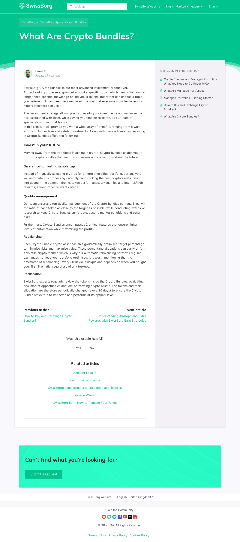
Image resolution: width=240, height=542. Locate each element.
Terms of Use (97, 535)
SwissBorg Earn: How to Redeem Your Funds (85, 402)
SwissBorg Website (147, 6)
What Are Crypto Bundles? (181, 116)
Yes (78, 348)
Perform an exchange (85, 380)
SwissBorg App (50, 22)
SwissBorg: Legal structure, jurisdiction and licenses (85, 388)
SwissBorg (28, 22)
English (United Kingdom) (183, 6)
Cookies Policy (139, 535)
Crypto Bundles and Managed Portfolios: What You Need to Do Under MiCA (191, 81)
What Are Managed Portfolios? (184, 90)
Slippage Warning (85, 395)
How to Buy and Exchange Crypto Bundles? (186, 107)
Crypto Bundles (75, 22)
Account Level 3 (84, 373)
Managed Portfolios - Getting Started (188, 98)
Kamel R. (40, 71)
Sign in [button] (213, 6)
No (92, 348)
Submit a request (43, 474)
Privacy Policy (118, 535)
